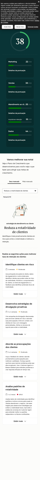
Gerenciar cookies (33, 27)
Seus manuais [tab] (14, 181)
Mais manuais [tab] (27, 181)
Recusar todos (20, 27)
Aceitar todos (7, 27)
